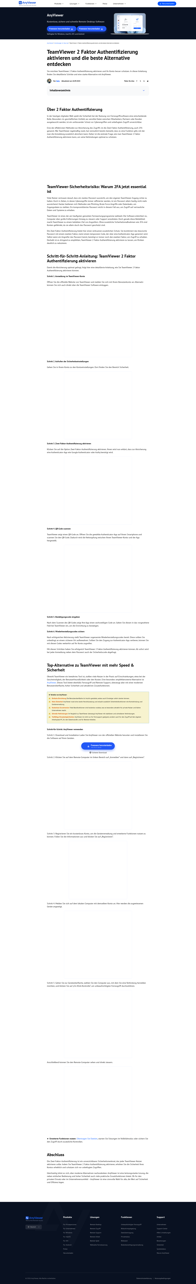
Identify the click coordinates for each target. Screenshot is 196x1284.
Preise (105, 3)
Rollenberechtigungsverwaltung (132, 1245)
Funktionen (90, 3)
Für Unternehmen (69, 1229)
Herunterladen (167, 3)
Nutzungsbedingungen (163, 1278)
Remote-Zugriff (95, 1229)
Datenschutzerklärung (144, 1278)
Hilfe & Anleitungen (164, 1233)
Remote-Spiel (94, 1241)
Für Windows (67, 1233)
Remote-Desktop (95, 1224)
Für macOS (67, 1237)
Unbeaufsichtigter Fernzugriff (131, 1224)
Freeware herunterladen (60, 28)
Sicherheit (160, 1245)
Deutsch (33, 1227)
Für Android (67, 1245)
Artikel (159, 1237)
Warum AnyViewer (163, 1253)
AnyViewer (50, 43)
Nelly (58, 81)
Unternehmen (118, 3)
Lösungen (73, 3)
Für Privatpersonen (69, 1224)
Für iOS (65, 1241)
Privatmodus (125, 1237)
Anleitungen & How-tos (61, 43)
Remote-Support (95, 1233)
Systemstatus (161, 1249)
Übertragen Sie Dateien (87, 1138)
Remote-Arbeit (95, 1237)
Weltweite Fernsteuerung (98, 1245)
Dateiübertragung (127, 1233)
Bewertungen (161, 1241)
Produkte (57, 3)
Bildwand (124, 1241)
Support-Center (162, 1229)
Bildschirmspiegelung (128, 1229)
